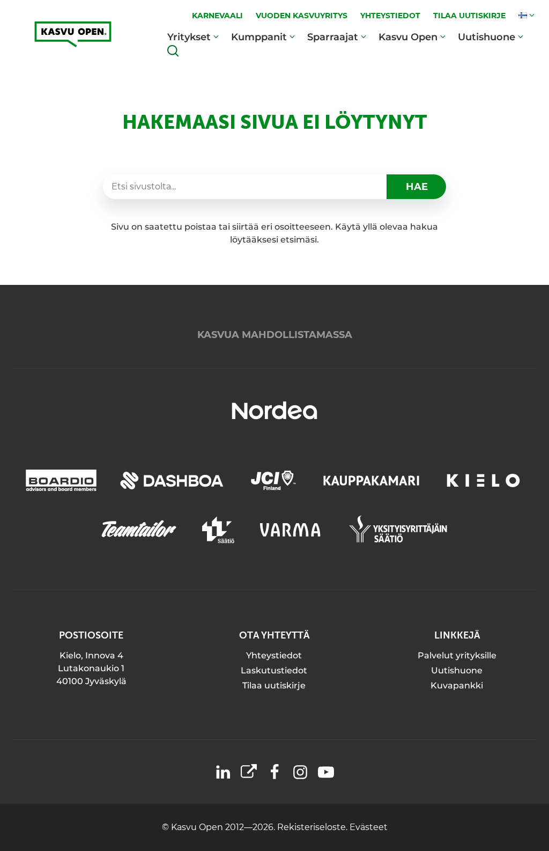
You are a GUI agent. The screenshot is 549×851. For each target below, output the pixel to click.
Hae (417, 187)
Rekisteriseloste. (313, 827)
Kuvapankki (457, 685)
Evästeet (369, 827)
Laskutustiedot (274, 670)
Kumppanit (259, 37)
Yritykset (189, 37)
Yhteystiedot (274, 655)
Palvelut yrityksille (457, 655)
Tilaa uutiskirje (274, 685)
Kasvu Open (408, 37)
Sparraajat (332, 37)
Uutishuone (486, 37)
